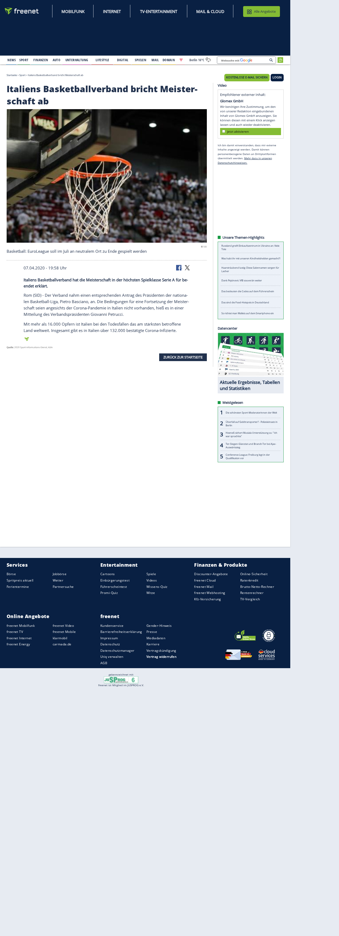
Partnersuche (63, 586)
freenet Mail (203, 586)
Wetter (58, 580)
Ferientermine (18, 586)
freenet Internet (19, 638)
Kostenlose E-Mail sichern (246, 77)
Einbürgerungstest (115, 580)
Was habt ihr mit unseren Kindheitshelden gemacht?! (250, 258)
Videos (151, 580)
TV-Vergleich (250, 599)
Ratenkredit (249, 580)
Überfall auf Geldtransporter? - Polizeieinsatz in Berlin (252, 423)
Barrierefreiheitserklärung (121, 632)
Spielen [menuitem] (140, 59)
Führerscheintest (113, 586)
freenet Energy (18, 644)
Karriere (152, 644)
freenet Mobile (64, 632)
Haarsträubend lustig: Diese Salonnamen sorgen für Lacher (250, 269)
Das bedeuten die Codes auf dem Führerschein (247, 291)
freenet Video (63, 625)
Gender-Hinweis (159, 625)
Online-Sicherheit (253, 574)
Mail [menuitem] (155, 59)
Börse (11, 574)
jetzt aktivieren (238, 131)
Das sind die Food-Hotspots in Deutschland (245, 302)
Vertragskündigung (161, 651)
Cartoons (107, 574)
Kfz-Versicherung (207, 599)
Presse (151, 632)
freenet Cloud (205, 580)
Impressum (109, 638)
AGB (103, 663)
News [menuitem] (11, 59)
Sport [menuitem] (23, 59)
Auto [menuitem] (57, 59)
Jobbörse (59, 574)
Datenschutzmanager (117, 651)
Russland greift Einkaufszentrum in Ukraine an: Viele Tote (250, 247)
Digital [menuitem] (122, 59)
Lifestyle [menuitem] (102, 59)
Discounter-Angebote (211, 574)
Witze (150, 593)
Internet (112, 11)
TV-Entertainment (158, 11)
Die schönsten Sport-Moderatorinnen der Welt (251, 412)
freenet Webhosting (209, 593)
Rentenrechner (252, 593)
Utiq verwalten (111, 657)
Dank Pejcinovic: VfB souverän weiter (241, 280)
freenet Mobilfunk (21, 625)
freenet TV (15, 632)
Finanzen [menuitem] (40, 59)
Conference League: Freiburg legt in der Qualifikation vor (248, 456)
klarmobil (60, 638)
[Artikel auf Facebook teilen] (179, 267)
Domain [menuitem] (169, 59)
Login (277, 77)
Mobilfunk (72, 11)
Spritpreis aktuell (20, 580)
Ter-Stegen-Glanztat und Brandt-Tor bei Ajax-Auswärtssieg (251, 445)
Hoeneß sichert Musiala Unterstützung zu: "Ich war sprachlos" (251, 434)
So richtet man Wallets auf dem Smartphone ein (247, 313)
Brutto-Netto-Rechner (257, 586)
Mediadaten (155, 638)
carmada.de (62, 644)
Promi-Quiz (109, 593)
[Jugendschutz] (121, 679)
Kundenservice (111, 625)
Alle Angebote (265, 11)
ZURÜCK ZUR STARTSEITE (183, 357)
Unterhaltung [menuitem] (76, 59)
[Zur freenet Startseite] (22, 11)
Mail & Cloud (210, 11)
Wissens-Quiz (157, 586)
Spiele (151, 574)
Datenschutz (110, 644)
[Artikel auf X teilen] (187, 267)
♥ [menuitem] (181, 60)
